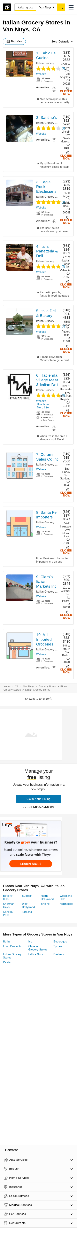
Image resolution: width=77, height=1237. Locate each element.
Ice (30, 941)
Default (64, 41)
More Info (43, 407)
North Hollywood (47, 897)
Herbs (6, 941)
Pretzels (58, 954)
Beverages (60, 941)
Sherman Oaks (8, 905)
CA (16, 686)
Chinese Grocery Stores (38, 948)
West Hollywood (28, 905)
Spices (57, 946)
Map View (17, 41)
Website (41, 74)
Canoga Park (8, 913)
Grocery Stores (47, 686)
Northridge (66, 903)
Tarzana (27, 911)
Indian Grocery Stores (12, 956)
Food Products (12, 946)
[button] (71, 7)
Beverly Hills (8, 897)
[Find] (61, 7)
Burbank (27, 895)
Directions (43, 404)
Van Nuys (28, 686)
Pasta (6, 962)
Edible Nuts (35, 954)
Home (6, 686)
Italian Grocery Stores (49, 63)
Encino (45, 903)
